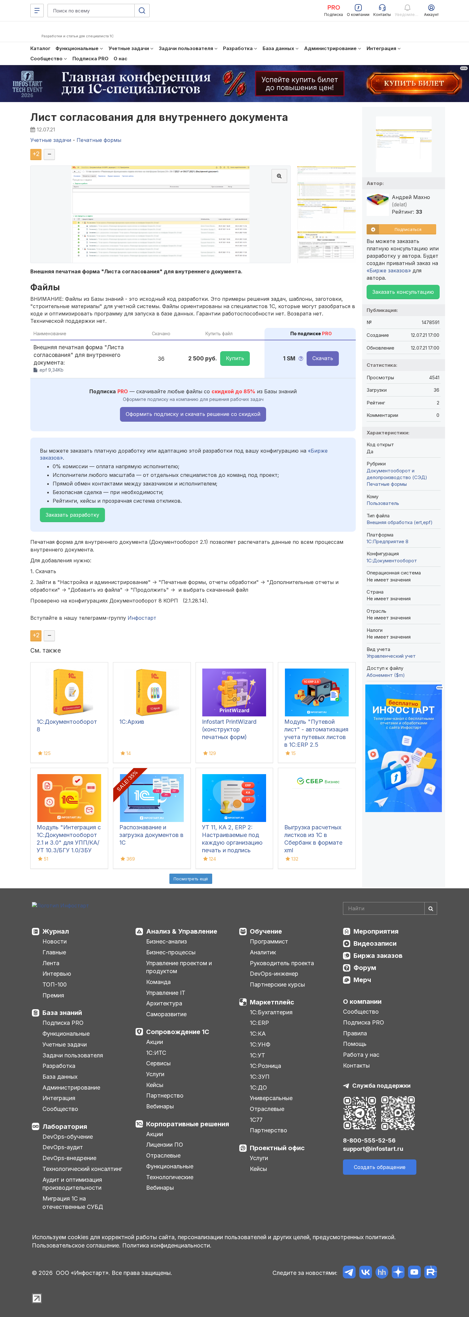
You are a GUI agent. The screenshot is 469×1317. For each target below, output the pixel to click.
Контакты (356, 1065)
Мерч (362, 980)
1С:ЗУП (260, 1076)
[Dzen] (398, 1273)
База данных (60, 1076)
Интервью (56, 973)
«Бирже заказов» (389, 270)
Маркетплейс (272, 1002)
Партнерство (164, 1095)
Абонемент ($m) (386, 675)
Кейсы (154, 1085)
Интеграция (58, 1098)
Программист (269, 941)
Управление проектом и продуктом (179, 967)
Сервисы (158, 1063)
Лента (50, 963)
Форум (365, 968)
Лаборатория (64, 1126)
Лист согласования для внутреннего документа (159, 117)
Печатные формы (387, 484)
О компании (362, 1001)
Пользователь (383, 503)
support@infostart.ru (373, 1148)
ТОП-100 (54, 984)
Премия (53, 995)
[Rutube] (430, 1273)
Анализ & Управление (181, 931)
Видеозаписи (375, 943)
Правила (355, 1033)
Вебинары (160, 1106)
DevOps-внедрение (69, 1158)
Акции (154, 1042)
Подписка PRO (63, 1022)
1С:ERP (259, 1022)
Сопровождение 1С (177, 1032)
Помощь (355, 1043)
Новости (54, 941)
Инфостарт (142, 618)
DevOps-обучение (67, 1136)
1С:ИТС (156, 1052)
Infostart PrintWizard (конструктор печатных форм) (229, 729)
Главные (54, 952)
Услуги (155, 1074)
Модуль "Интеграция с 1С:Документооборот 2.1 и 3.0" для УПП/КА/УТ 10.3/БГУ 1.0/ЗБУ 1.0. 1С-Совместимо (69, 842)
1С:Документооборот (392, 561)
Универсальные (271, 1098)
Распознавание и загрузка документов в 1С (151, 835)
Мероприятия (376, 931)
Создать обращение (380, 1167)
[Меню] (37, 10)
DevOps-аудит (62, 1147)
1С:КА (258, 1033)
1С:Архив (131, 721)
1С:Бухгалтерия (271, 1012)
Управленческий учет (391, 656)
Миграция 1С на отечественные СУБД (72, 1202)
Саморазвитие (166, 1014)
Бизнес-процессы (171, 952)
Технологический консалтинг (82, 1168)
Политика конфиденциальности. (167, 1245)
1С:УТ (257, 1055)
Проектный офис (277, 1148)
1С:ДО (258, 1087)
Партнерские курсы (277, 984)
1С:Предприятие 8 (387, 541)
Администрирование (71, 1087)
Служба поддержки (381, 1085)
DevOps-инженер (274, 973)
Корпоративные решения (187, 1124)
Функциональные (66, 1033)
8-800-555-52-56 (369, 1140)
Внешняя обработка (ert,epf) (400, 522)
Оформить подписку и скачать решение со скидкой (193, 414)
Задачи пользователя (72, 1055)
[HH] (381, 1273)
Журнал (55, 931)
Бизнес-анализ (166, 941)
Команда (158, 982)
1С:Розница (265, 1065)
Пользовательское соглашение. (76, 1245)
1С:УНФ (260, 1044)
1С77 (256, 1119)
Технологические (169, 1177)
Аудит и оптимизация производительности (72, 1183)
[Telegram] (349, 1273)
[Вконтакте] (365, 1273)
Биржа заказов (378, 955)
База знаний (62, 1013)
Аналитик (263, 952)
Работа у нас (361, 1054)
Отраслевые (163, 1155)
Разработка (58, 1065)
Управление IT (165, 992)
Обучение (266, 931)
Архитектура (164, 1003)
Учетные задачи (64, 1044)
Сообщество (60, 1109)
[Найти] (430, 908)
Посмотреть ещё (191, 878)
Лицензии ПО (164, 1144)
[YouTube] (414, 1273)
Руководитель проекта (282, 963)
